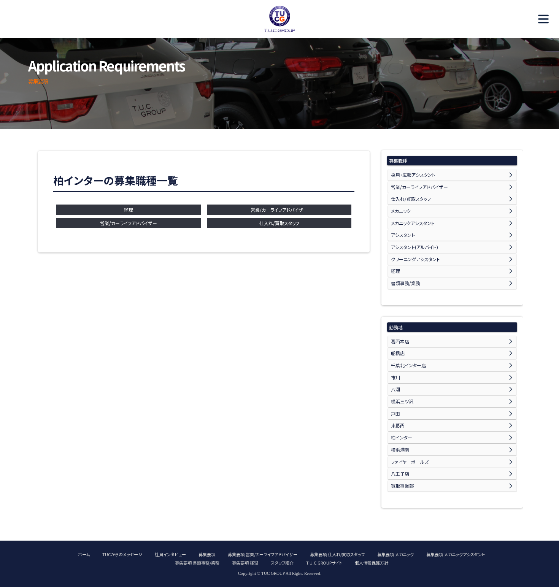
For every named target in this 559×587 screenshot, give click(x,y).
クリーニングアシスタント (415, 259)
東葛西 (398, 425)
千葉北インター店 (408, 365)
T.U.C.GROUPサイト (324, 563)
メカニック (401, 211)
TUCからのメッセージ (122, 554)
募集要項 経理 (245, 563)
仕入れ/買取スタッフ (279, 223)
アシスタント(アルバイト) (414, 247)
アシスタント (403, 235)
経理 (128, 209)
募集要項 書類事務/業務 (197, 563)
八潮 (395, 389)
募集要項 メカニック (395, 554)
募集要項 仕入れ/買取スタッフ (337, 554)
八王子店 (400, 473)
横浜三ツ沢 (402, 401)
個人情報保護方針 (371, 563)
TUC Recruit (279, 19)
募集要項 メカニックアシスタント (455, 554)
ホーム (84, 554)
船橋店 (398, 353)
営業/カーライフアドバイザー (279, 209)
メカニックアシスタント (413, 223)
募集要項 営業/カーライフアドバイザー (262, 554)
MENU (540, 19)
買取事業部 (402, 485)
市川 (395, 377)
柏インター (401, 437)
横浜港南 (400, 449)
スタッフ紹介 (282, 563)
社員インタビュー (170, 554)
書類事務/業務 (405, 283)
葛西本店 (400, 341)
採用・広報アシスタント (413, 174)
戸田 (395, 413)
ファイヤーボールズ (410, 461)
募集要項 (207, 554)
